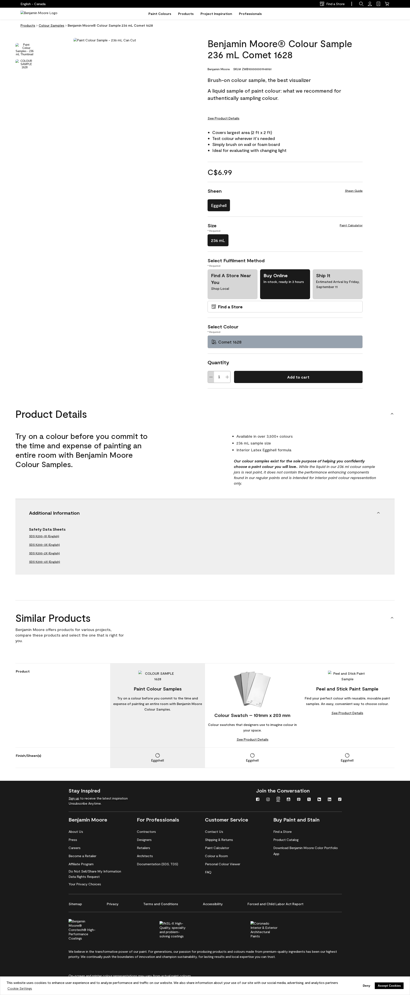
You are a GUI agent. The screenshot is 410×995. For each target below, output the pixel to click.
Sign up (74, 798)
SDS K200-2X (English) (44, 553)
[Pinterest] (298, 800)
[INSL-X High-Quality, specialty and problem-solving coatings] (180, 929)
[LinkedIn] (329, 800)
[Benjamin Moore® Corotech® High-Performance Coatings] (89, 929)
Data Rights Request (84, 876)
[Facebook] (257, 800)
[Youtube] (288, 800)
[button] (361, 3)
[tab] (24, 49)
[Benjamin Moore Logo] (38, 14)
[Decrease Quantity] (211, 377)
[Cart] (387, 3)
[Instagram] (268, 800)
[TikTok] (339, 800)
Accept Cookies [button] (389, 985)
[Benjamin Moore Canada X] (309, 800)
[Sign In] (369, 3)
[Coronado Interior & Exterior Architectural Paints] (271, 929)
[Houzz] (319, 800)
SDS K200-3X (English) (44, 544)
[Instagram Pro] (278, 799)
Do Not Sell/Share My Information (95, 871)
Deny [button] (366, 985)
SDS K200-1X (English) (44, 536)
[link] (378, 3)
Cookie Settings (19, 988)
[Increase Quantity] (227, 377)
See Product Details (223, 118)
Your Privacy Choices (85, 884)
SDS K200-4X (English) (44, 562)
